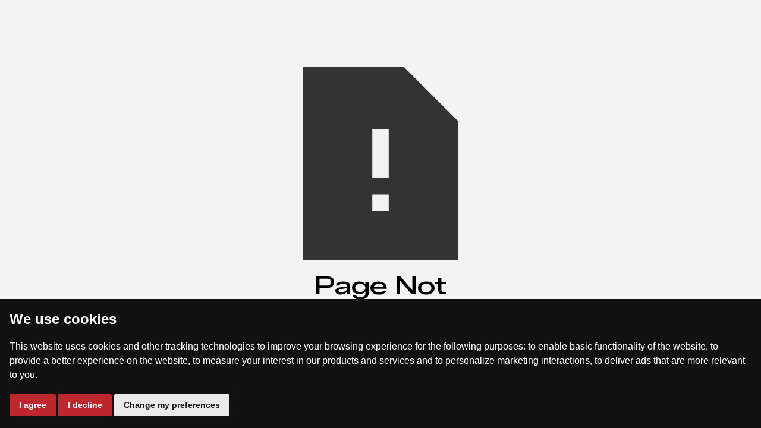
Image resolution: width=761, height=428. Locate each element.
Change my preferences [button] (172, 405)
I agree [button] (32, 405)
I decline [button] (85, 405)
